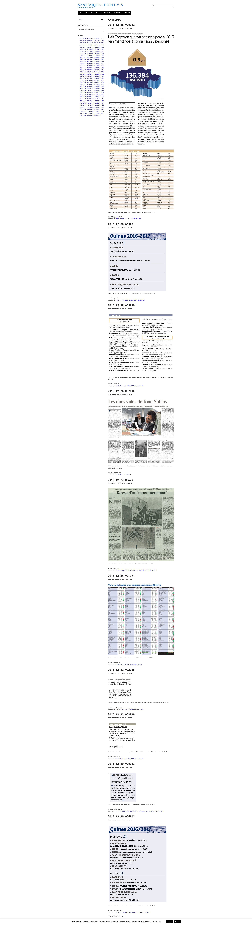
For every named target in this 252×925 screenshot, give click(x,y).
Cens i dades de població (124, 219)
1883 (91, 80)
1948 (84, 61)
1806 (95, 88)
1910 (95, 72)
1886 (81, 80)
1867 (84, 84)
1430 (84, 105)
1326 (102, 109)
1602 (84, 95)
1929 (102, 66)
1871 (81, 84)
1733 (91, 90)
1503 (84, 101)
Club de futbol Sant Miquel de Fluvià (128, 811)
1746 (84, 90)
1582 (88, 97)
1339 (91, 109)
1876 (91, 82)
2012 (81, 43)
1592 (98, 95)
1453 (95, 103)
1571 (98, 97)
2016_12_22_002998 (121, 670)
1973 (95, 53)
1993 (98, 47)
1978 (102, 51)
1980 (95, 51)
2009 (91, 43)
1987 (95, 49)
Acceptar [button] (169, 922)
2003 (88, 45)
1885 (84, 80)
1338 (95, 109)
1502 (88, 101)
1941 (84, 63)
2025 (84, 39)
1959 (95, 57)
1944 (98, 61)
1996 (88, 47)
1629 (91, 92)
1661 (98, 90)
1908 (102, 72)
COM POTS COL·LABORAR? (121, 13)
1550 (88, 99)
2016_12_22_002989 (121, 714)
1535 (95, 99)
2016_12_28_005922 (121, 25)
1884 (88, 80)
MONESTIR (128, 474)
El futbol (144, 811)
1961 (88, 57)
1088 (101, 113)
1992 (102, 47)
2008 (95, 43)
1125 (87, 113)
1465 (84, 103)
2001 (95, 45)
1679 (95, 90)
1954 (88, 59)
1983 (84, 51)
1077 (81, 115)
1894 (102, 76)
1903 (95, 74)
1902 (98, 74)
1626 (98, 92)
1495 (95, 101)
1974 (91, 53)
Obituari (140, 385)
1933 (88, 66)
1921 (81, 70)
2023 (91, 39)
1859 (98, 84)
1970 (81, 55)
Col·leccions (105, 13)
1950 (102, 59)
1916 (98, 70)
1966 (95, 55)
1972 (98, 53)
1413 (102, 105)
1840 (81, 88)
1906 (84, 74)
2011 (84, 43)
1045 (98, 115)
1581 (91, 97)
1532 (98, 99)
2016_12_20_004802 (121, 816)
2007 (98, 43)
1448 (98, 103)
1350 (84, 109)
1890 (91, 78)
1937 (98, 63)
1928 (81, 68)
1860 (95, 84)
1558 (84, 99)
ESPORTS (151, 811)
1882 (95, 80)
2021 (98, 39)
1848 (95, 86)
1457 (91, 103)
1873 (98, 82)
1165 (80, 113)
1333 (98, 109)
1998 (81, 47)
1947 (88, 61)
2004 (84, 45)
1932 (91, 66)
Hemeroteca (137, 219)
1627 (95, 92)
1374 (102, 107)
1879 (81, 82)
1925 (91, 68)
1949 (81, 61)
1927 (84, 68)
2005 (81, 45)
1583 (84, 97)
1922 (102, 68)
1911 (91, 72)
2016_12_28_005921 (121, 224)
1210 (98, 111)
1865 (88, 84)
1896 (95, 76)
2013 (102, 41)
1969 (84, 55)
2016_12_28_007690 (121, 391)
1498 (91, 101)
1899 (84, 76)
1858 (102, 84)
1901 (102, 74)
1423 (95, 105)
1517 (102, 99)
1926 (88, 68)
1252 (95, 111)
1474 (102, 101)
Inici (80, 12)
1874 (95, 82)
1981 (91, 51)
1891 (88, 78)
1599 (88, 95)
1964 (102, 55)
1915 (102, 70)
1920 (84, 70)
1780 (81, 90)
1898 (88, 76)
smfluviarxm (127, 28)
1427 (88, 105)
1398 (91, 107)
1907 (81, 74)
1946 (91, 61)
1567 (81, 99)
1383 (95, 107)
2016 (91, 41)
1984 (81, 51)
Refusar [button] (177, 922)
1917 (95, 70)
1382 (98, 107)
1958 (98, 57)
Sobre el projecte (91, 12)
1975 (88, 53)
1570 (102, 97)
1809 (91, 88)
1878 (84, 82)
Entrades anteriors (116, 916)
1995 (91, 47)
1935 (81, 66)
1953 (91, 59)
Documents (137, 570)
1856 (84, 86)
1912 (88, 72)
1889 (95, 78)
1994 (95, 47)
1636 (81, 92)
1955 (84, 59)
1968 (88, 55)
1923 (98, 68)
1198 (102, 111)
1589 (102, 95)
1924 (95, 68)
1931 (95, 66)
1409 (81, 107)
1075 (88, 115)
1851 (91, 86)
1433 (81, 105)
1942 (81, 63)
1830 (84, 88)
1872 (102, 82)
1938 (95, 63)
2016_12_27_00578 (120, 480)
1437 (102, 103)
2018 (84, 41)
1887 (102, 78)
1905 (88, 74)
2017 (88, 41)
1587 (81, 97)
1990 (84, 49)
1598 (91, 95)
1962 (84, 57)
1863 (91, 84)
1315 (84, 111)
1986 (98, 49)
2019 (81, 41)
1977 (81, 53)
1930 (98, 66)
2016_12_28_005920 (121, 305)
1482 (98, 101)
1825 (88, 88)
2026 (81, 39)
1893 (81, 78)
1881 (98, 80)
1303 (88, 111)
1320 (81, 111)
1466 (81, 103)
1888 (98, 78)
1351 (81, 109)
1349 (88, 109)
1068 (91, 115)
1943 (102, 61)
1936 (102, 63)
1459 (88, 103)
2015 (95, 41)
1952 (95, 59)
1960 (91, 57)
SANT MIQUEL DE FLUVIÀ (100, 4)
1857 (81, 86)
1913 (84, 72)
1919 (88, 70)
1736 (88, 90)
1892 (84, 78)
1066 (95, 115)
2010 (87, 43)
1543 (91, 99)
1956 (81, 59)
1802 (98, 88)
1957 (102, 57)
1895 (98, 76)
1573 (95, 97)
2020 (102, 39)
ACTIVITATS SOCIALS (122, 300)
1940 (88, 63)
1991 (81, 49)
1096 (94, 113)
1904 (91, 74)
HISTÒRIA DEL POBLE (131, 385)
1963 (81, 57)
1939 (91, 63)
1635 (84, 92)
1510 (81, 101)
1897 (91, 76)
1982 (88, 51)
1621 (102, 92)
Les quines (141, 300)
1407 (84, 107)
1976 (84, 53)
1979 (98, 51)
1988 (91, 49)
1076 (84, 115)
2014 (98, 41)
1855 (88, 86)
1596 (95, 95)
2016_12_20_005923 (121, 763)
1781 (102, 88)
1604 (81, 95)
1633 (88, 92)
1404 (88, 107)
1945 (95, 61)
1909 (98, 72)
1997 (84, 47)
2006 (102, 43)
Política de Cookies (153, 922)
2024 (88, 39)
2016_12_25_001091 (121, 575)
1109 (90, 113)
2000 (98, 45)
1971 (102, 53)
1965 (98, 55)
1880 (102, 80)
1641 (102, 90)
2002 (91, 45)
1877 (88, 82)
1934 (84, 66)
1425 (91, 105)
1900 (81, 76)
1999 (102, 45)
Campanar (119, 570)
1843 (102, 86)
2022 (95, 39)
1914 (81, 72)
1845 (98, 86)
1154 (84, 113)
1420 (98, 105)
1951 (98, 59)
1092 (98, 113)
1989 (88, 49)
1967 (91, 55)
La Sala (139, 912)
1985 (102, 49)
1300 (91, 111)
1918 (91, 70)
